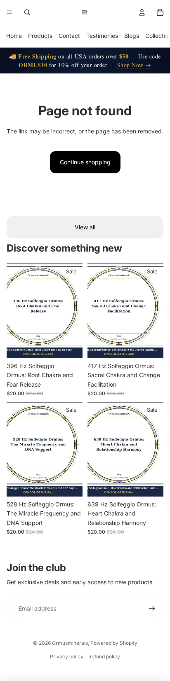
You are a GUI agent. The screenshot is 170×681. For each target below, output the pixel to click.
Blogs (131, 35)
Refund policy (104, 656)
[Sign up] (152, 608)
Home (14, 35)
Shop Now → (134, 65)
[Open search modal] (27, 12)
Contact (69, 35)
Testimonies (102, 35)
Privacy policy (66, 656)
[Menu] (9, 12)
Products (40, 35)
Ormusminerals (70, 643)
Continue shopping (85, 162)
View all (85, 227)
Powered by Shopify (113, 643)
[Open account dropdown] (142, 12)
